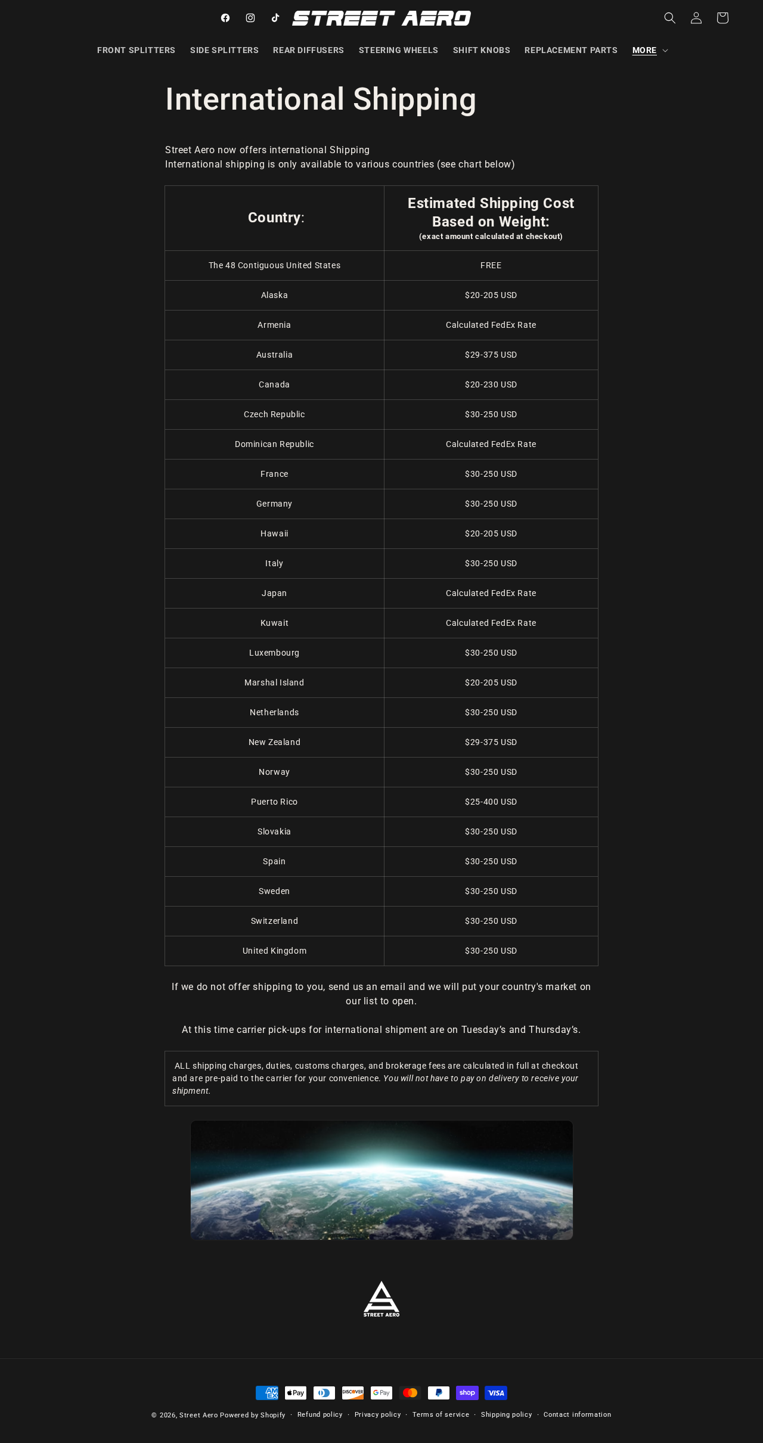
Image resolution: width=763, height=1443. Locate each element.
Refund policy (320, 1415)
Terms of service (440, 1415)
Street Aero (198, 1415)
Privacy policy (378, 1415)
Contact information (577, 1415)
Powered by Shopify (253, 1415)
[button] (649, 50)
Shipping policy (506, 1415)
